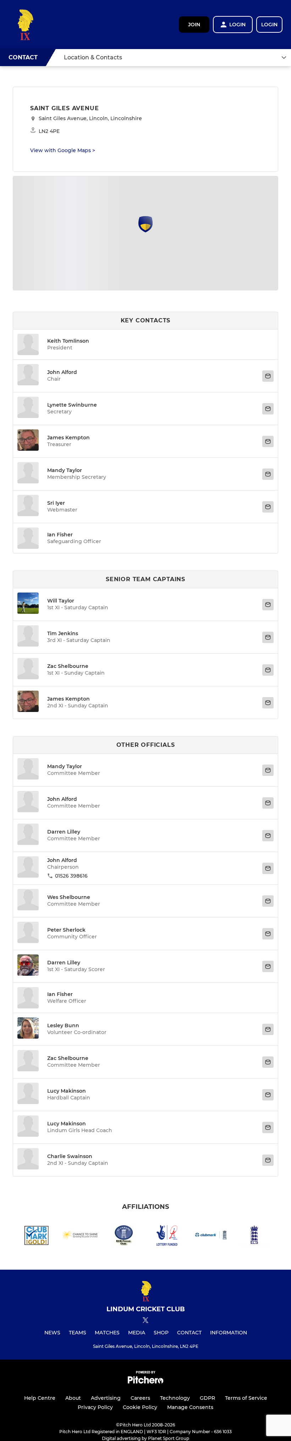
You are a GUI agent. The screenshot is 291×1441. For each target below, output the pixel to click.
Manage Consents (190, 1407)
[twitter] (145, 1321)
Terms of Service (246, 1398)
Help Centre (39, 1398)
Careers (140, 1398)
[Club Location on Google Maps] (145, 230)
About (73, 1398)
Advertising (106, 1398)
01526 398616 (71, 876)
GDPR (207, 1398)
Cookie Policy (140, 1407)
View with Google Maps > (62, 150)
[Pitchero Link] (145, 1381)
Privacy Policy (95, 1407)
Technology (175, 1398)
